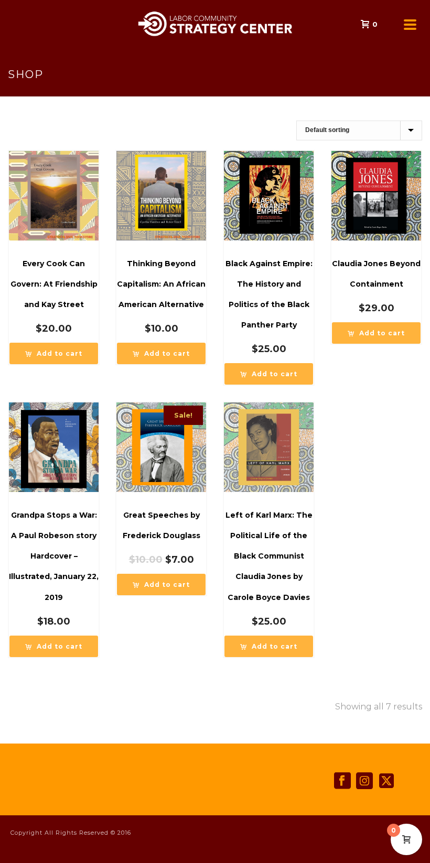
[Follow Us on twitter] (386, 781)
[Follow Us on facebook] (342, 781)
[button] (53, 353)
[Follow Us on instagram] (364, 781)
